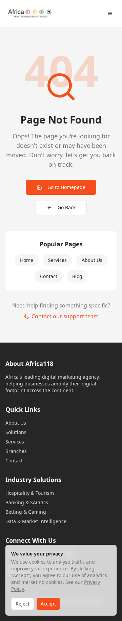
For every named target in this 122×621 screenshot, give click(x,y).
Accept (48, 603)
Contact (48, 276)
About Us (92, 260)
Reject (22, 603)
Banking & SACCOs (26, 502)
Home (26, 260)
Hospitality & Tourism (29, 493)
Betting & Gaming (25, 512)
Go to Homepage (66, 187)
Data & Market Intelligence (35, 521)
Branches (16, 451)
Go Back (67, 207)
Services (57, 260)
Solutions (15, 432)
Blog (77, 276)
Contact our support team (65, 316)
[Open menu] (110, 13)
